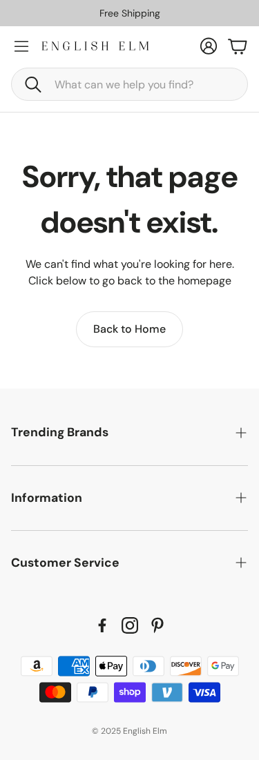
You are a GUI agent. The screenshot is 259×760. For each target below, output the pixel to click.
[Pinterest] (157, 625)
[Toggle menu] (21, 46)
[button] (129, 84)
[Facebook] (102, 625)
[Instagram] (130, 625)
